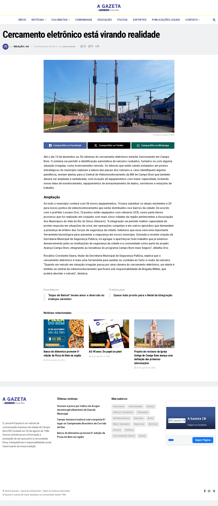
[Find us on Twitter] (214, 491)
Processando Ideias (124, 436)
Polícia (122, 19)
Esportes (139, 19)
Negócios (139, 424)
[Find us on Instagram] (209, 491)
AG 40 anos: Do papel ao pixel (105, 351)
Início (22, 19)
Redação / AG (21, 46)
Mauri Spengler (121, 424)
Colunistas (59, 19)
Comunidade (83, 19)
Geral (150, 418)
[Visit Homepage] (109, 7)
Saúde (142, 436)
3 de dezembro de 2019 (45, 46)
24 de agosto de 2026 (145, 368)
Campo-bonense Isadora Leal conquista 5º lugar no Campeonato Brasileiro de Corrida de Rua (81, 423)
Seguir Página (203, 440)
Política (129, 430)
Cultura (150, 406)
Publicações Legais (166, 19)
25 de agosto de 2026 (100, 356)
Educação (105, 19)
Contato (191, 19)
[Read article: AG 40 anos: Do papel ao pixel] (109, 333)
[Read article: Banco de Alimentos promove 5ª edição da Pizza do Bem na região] (64, 333)
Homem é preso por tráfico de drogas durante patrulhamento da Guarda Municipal (78, 410)
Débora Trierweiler (123, 412)
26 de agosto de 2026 (55, 360)
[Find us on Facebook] (205, 491)
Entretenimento (121, 418)
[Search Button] (214, 20)
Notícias (38, 19)
